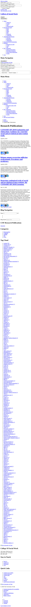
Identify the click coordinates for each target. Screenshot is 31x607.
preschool (6, 511)
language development (9, 434)
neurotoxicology (7, 524)
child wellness (7, 351)
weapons (6, 336)
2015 (5, 465)
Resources (8, 39)
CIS (4, 576)
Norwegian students (8, 428)
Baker (5, 269)
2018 (10, 207)
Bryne (5, 335)
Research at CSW (10, 44)
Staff (7, 25)
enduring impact (7, 421)
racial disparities (7, 484)
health (5, 471)
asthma (5, 460)
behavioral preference (9, 304)
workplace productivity (9, 472)
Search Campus (12, 72)
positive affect (7, 474)
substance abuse (7, 364)
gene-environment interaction (10, 530)
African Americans (8, 476)
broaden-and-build (8, 466)
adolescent (6, 482)
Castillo (6, 334)
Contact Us (6, 562)
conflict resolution (8, 510)
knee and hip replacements (10, 256)
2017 (5, 449)
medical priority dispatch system (11, 437)
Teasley (6, 313)
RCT (7, 207)
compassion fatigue (8, 362)
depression (6, 435)
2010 (5, 519)
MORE (6, 278)
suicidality (6, 409)
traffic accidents (7, 357)
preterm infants (7, 536)
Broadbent (6, 264)
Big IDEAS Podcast (11, 51)
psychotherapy (7, 531)
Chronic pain (7, 244)
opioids (6, 271)
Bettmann (6, 326)
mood (5, 388)
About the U (6, 594)
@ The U (5, 579)
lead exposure (7, 526)
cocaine (6, 369)
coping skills (7, 419)
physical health (7, 498)
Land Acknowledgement (9, 581)
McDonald (6, 323)
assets (5, 287)
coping (5, 427)
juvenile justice (7, 430)
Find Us (5, 561)
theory (5, 292)
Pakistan (6, 404)
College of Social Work (9, 14)
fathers (5, 447)
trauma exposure (8, 301)
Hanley (6, 251)
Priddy (5, 277)
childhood (6, 467)
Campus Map (6, 575)
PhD (7, 32)
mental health (7, 286)
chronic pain (7, 255)
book (5, 291)
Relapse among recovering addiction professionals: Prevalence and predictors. (14, 159)
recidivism (6, 402)
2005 (5, 540)
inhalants (6, 507)
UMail (4, 578)
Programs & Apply (7, 27)
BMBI (5, 339)
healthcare (6, 330)
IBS (5, 504)
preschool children (8, 543)
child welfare (7, 354)
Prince (5, 258)
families (6, 296)
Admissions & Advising (8, 36)
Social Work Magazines (11, 52)
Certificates (8, 35)
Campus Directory (7, 574)
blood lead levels (8, 432)
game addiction (7, 382)
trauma (5, 366)
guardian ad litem (8, 408)
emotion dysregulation (9, 380)
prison (5, 414)
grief (5, 480)
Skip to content (4, 1)
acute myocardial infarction (10, 436)
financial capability (8, 470)
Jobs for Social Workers (8, 117)
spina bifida (6, 496)
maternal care (7, 371)
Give (4, 54)
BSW (7, 29)
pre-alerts (6, 265)
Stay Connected (7, 48)
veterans (6, 439)
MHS (5, 282)
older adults (6, 332)
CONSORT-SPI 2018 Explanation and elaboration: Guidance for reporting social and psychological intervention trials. (15, 132)
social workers (7, 297)
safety (5, 506)
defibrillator (6, 352)
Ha (4, 440)
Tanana (5, 340)
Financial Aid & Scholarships (10, 42)
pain (5, 343)
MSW (7, 31)
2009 (5, 523)
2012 (5, 290)
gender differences (8, 288)
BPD (5, 537)
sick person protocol (8, 384)
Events (7, 53)
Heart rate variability (8, 247)
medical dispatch (8, 266)
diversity (6, 312)
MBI (5, 379)
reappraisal (6, 515)
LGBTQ (6, 454)
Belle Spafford (6, 232)
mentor (5, 348)
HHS (7, 30)
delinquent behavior (8, 431)
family (5, 497)
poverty (6, 461)
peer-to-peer (7, 424)
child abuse (6, 450)
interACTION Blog (10, 49)
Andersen (6, 319)
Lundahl (6, 322)
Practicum (8, 34)
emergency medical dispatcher (11, 383)
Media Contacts (7, 595)
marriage (6, 415)
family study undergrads (9, 509)
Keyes (5, 314)
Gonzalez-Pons (7, 275)
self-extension (7, 413)
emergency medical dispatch (10, 338)
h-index (6, 397)
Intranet (5, 580)
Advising (8, 38)
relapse (5, 502)
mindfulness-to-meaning (9, 293)
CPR (5, 393)
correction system (8, 412)
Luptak (5, 318)
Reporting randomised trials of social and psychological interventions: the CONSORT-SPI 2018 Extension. (14, 182)
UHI (5, 387)
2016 (5, 462)
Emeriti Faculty (9, 26)
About (4, 21)
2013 (5, 495)
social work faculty (8, 452)
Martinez (6, 317)
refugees (6, 331)
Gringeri (6, 310)
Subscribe (3, 225)
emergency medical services (10, 392)
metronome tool (7, 391)
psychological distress (9, 444)
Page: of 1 (10, 213)
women (5, 329)
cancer (6, 299)
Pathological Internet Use (10, 492)
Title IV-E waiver (8, 443)
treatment (6, 475)
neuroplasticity (7, 520)
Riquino (6, 279)
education (6, 426)
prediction (6, 305)
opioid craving (7, 377)
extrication (6, 358)
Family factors (7, 489)
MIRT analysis (7, 518)
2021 (5, 252)
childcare (6, 463)
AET (5, 303)
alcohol (5, 522)
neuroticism (6, 274)
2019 (5, 270)
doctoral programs (8, 441)
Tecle (5, 309)
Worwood (6, 400)
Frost (5, 327)
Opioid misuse (7, 249)
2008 (5, 533)
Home (4, 81)
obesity (5, 300)
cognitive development (9, 527)
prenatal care (7, 370)
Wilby (5, 321)
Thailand (6, 405)
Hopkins (6, 423)
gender (5, 453)
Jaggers (5, 295)
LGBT (5, 365)
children (6, 458)
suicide (5, 374)
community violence (8, 483)
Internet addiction (8, 491)
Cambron (6, 469)
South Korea (7, 361)
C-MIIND (5, 233)
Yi (4, 349)
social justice (7, 500)
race (5, 501)
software (6, 386)
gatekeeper (6, 375)
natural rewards (7, 418)
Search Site (4, 72)
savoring (6, 262)
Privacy (5, 591)
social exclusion (7, 360)
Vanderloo (6, 445)
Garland (6, 243)
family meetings (7, 353)
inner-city (6, 457)
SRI (7, 47)
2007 (5, 535)
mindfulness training (8, 493)
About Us (8, 22)
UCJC (7, 45)
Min (5, 283)
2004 (5, 541)
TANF (5, 417)
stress (5, 456)
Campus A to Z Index (8, 572)
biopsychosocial (7, 528)
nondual (6, 378)
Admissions (9, 40)
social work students (8, 345)
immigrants (6, 410)
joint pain (6, 257)
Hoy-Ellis (6, 325)
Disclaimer (5, 590)
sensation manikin (8, 281)
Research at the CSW (11, 105)
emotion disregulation (9, 422)
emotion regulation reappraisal (11, 261)
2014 (5, 478)
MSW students (7, 487)
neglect (5, 539)
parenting (6, 513)
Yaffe (4, 154)
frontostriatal (7, 306)
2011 (5, 505)
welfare (5, 532)
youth (5, 344)
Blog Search (3, 219)
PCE (5, 373)
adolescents (6, 284)
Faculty (8, 23)
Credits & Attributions (8, 593)
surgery (5, 341)
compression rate (8, 395)
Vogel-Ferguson (7, 316)
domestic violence (8, 514)
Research (5, 43)
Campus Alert (4, 9)
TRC (5, 448)
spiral (5, 517)
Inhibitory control (8, 248)
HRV (5, 273)
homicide (6, 479)
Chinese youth (7, 488)
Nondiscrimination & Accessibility (11, 589)
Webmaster (6, 564)
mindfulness (7, 253)
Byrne (5, 406)
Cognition (6, 246)
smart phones (7, 389)
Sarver (5, 401)
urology (6, 485)
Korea (5, 367)
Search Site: (3, 2)
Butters (5, 399)
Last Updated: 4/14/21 (6, 605)
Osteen (6, 347)
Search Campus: (4, 5)
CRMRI (5, 234)
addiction (6, 260)
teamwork (6, 356)
